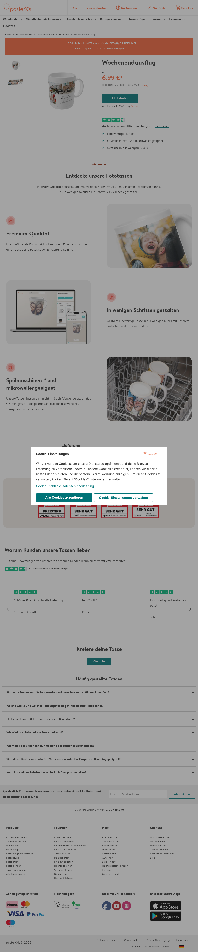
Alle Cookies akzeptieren (64, 497)
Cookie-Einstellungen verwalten (123, 498)
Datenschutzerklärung (78, 486)
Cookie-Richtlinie (48, 486)
